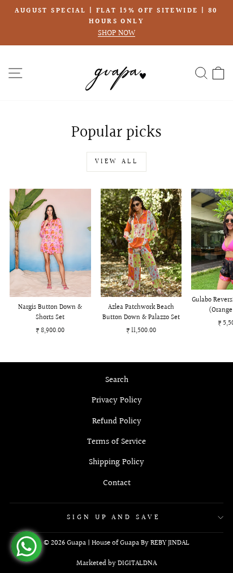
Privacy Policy (117, 400)
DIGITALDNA (137, 563)
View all (117, 161)
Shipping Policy (116, 462)
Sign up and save (114, 517)
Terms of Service (116, 441)
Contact (117, 483)
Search (116, 380)
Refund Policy (116, 421)
